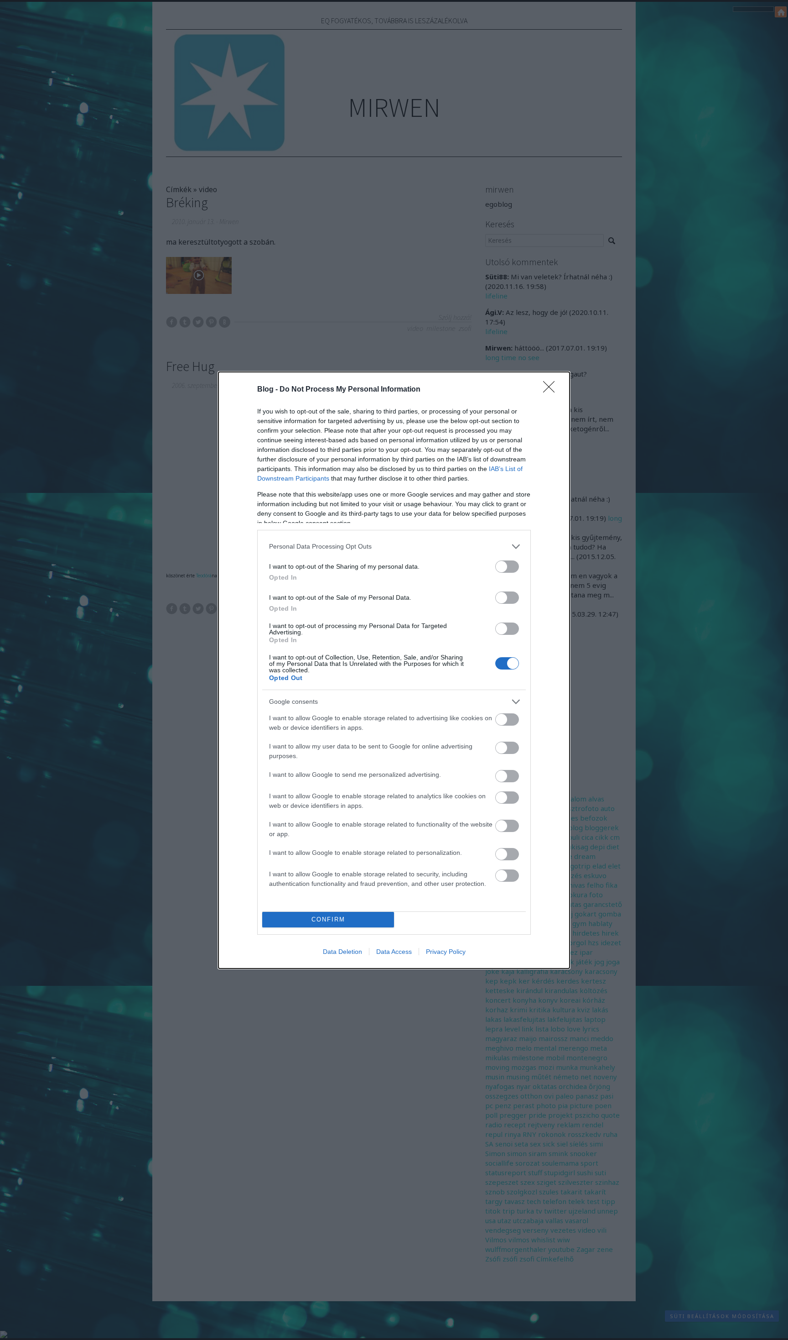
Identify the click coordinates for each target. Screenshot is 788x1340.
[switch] (507, 566)
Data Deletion (342, 951)
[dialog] (394, 670)
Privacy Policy (446, 951)
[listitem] (394, 546)
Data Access (394, 951)
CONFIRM (328, 919)
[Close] (551, 389)
